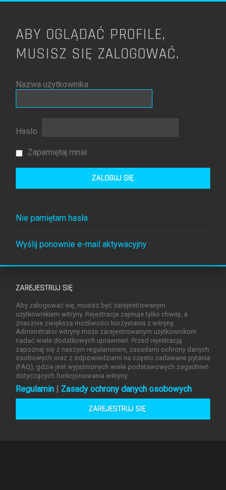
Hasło (26, 131)
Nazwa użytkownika (52, 84)
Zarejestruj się (117, 408)
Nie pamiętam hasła (52, 218)
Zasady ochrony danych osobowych (126, 389)
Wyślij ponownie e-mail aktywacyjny (81, 244)
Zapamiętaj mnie (56, 152)
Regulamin (35, 389)
